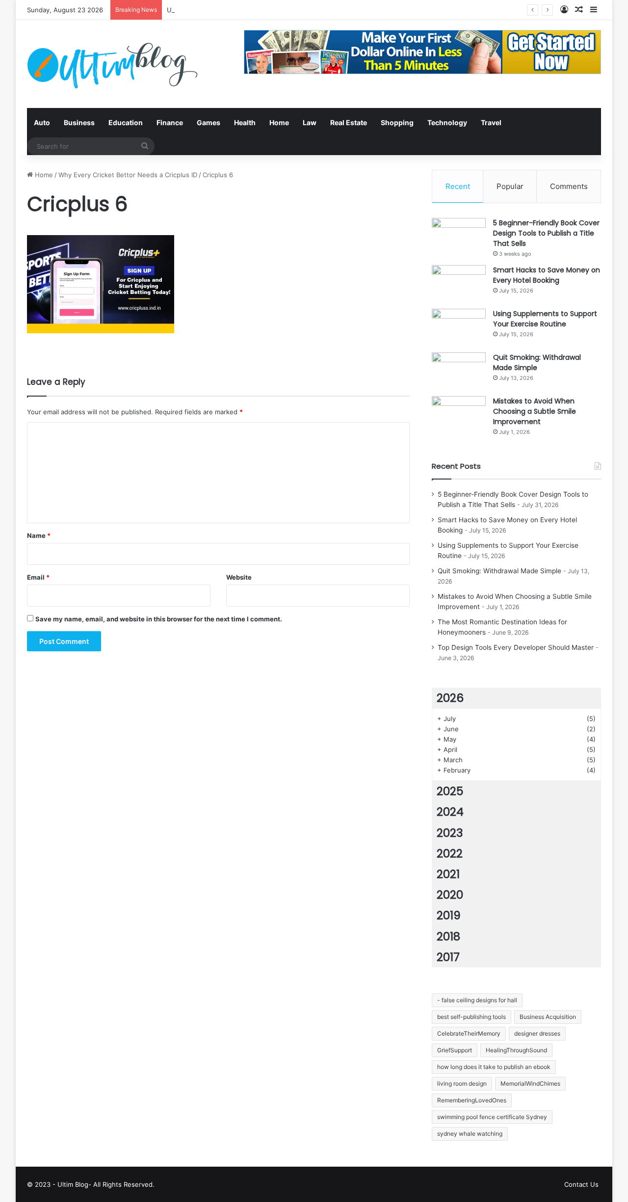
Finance (170, 122)
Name (39, 535)
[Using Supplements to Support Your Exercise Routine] (459, 327)
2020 (450, 895)
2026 (450, 698)
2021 (448, 874)
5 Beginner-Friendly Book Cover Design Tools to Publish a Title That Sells (546, 233)
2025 (450, 791)
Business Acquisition (548, 1016)
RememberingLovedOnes (471, 1100)
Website (239, 577)
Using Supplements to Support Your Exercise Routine (545, 319)
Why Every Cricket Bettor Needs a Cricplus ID (127, 175)
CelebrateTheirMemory (468, 1033)
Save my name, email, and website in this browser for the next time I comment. (158, 619)
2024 (450, 812)
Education (125, 122)
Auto (42, 122)
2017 (448, 957)
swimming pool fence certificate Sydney (492, 1117)
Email (38, 577)
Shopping (397, 122)
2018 (448, 936)
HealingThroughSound (516, 1050)
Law (309, 122)
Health (245, 122)
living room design (462, 1083)
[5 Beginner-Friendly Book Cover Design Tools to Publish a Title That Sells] (459, 236)
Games (208, 122)
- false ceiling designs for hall (477, 1000)
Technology (447, 122)
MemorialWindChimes (530, 1083)
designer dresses (537, 1033)
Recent (457, 186)
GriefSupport (454, 1050)
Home (279, 122)
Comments (569, 186)
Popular (510, 186)
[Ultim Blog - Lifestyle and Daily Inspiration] (112, 64)
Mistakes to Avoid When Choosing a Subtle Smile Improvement (534, 411)
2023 (450, 833)
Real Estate (348, 122)
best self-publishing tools (471, 1016)
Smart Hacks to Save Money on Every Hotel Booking (546, 275)
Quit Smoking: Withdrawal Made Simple (537, 362)
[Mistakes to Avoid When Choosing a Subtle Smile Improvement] (459, 414)
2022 (450, 853)
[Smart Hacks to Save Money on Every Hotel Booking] (459, 283)
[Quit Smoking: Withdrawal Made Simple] (459, 370)
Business (79, 122)
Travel (491, 122)
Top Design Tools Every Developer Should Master (516, 647)
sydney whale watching (469, 1133)
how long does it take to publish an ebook (493, 1066)
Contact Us (581, 1184)
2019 (449, 915)
